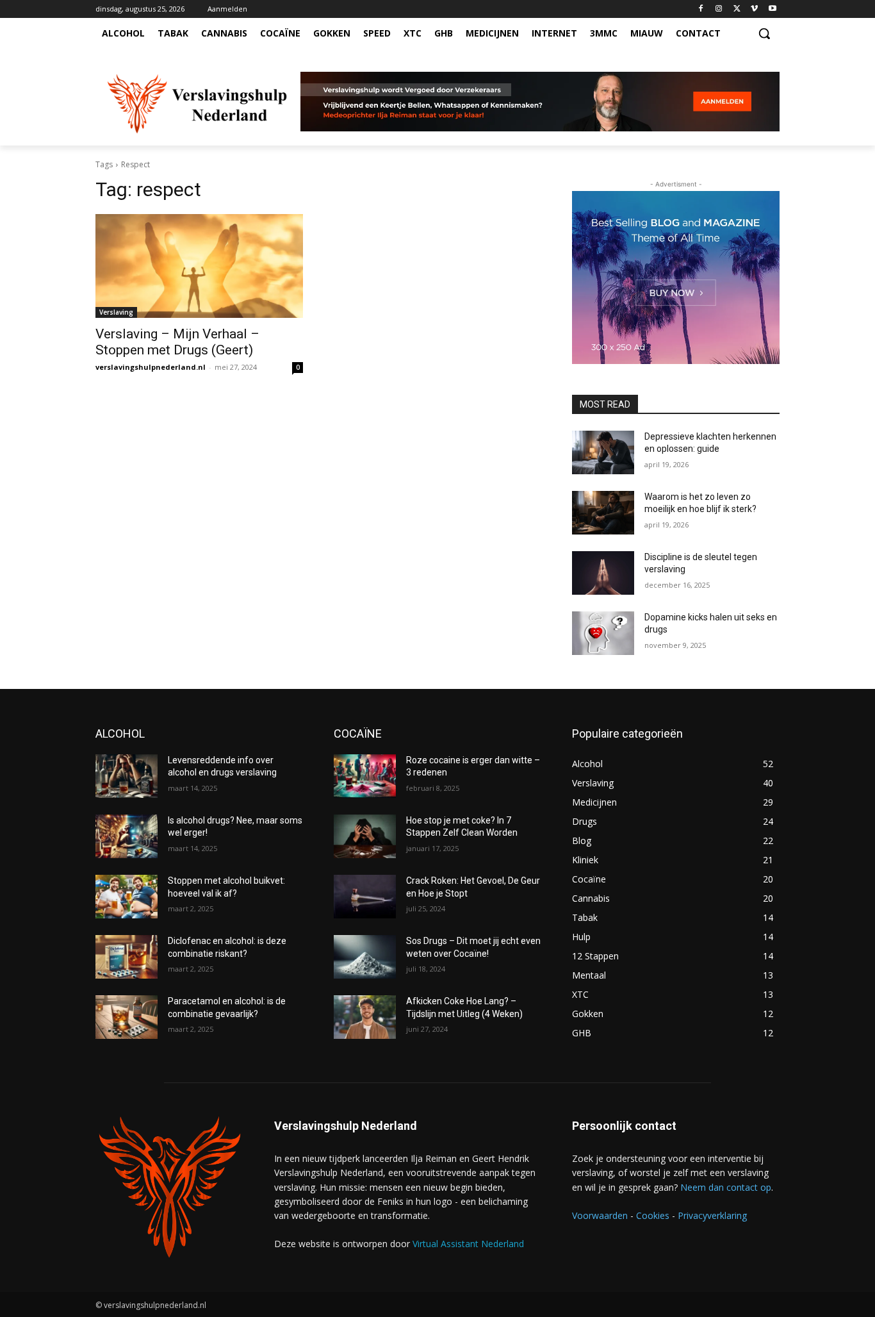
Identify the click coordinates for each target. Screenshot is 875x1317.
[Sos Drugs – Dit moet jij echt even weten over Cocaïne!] (365, 957)
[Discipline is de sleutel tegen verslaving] (603, 573)
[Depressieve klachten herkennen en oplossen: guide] (603, 452)
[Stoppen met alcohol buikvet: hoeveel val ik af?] (126, 896)
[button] (764, 33)
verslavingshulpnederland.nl (150, 367)
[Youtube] (772, 9)
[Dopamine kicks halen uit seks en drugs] (603, 633)
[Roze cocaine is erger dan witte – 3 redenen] (365, 776)
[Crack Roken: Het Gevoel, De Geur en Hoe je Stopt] (365, 896)
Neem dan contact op (725, 1187)
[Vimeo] (754, 9)
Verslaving (116, 312)
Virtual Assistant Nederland (468, 1244)
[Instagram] (719, 9)
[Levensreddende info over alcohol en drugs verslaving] (126, 776)
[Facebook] (701, 9)
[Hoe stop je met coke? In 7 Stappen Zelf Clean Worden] (365, 836)
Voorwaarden (600, 1215)
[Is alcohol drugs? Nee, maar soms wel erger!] (126, 836)
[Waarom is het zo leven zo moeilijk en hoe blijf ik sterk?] (603, 512)
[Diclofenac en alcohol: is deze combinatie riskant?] (126, 957)
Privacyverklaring (712, 1215)
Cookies (652, 1215)
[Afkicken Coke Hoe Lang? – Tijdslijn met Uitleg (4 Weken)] (365, 1017)
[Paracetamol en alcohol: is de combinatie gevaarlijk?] (126, 1017)
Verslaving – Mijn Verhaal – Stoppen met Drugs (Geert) (177, 342)
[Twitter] (737, 9)
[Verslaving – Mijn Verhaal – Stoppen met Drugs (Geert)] (199, 266)
